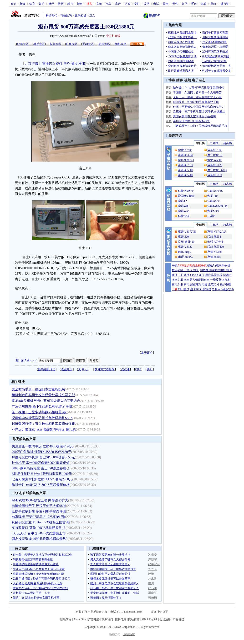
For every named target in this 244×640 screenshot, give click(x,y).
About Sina (79, 619)
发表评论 (146, 352)
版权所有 (129, 634)
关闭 (149, 369)
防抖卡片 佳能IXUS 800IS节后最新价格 (41, 485)
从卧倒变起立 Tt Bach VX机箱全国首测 (40, 522)
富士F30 (48, 63)
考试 (156, 3)
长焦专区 (55, 44)
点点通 (125, 369)
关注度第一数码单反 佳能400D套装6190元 (42, 446)
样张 (81, 63)
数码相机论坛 (46, 369)
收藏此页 (66, 369)
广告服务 (94, 619)
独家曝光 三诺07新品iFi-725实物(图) (38, 517)
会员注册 (165, 619)
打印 (138, 369)
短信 (185, 3)
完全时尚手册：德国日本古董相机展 (38, 389)
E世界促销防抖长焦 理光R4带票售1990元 (42, 474)
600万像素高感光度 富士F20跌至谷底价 (41, 468)
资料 (59, 63)
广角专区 (71, 44)
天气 (175, 3)
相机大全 (120, 44)
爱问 (194, 3)
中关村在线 (113, 36)
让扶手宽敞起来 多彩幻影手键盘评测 (39, 511)
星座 (165, 3)
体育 (32, 3)
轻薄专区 (23, 44)
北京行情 (31, 63)
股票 (61, 3)
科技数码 (66, 15)
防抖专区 (104, 44)
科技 (70, 3)
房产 (118, 3)
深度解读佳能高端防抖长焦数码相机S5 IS (42, 418)
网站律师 (134, 619)
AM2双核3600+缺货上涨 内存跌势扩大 (40, 500)
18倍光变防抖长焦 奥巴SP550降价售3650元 (43, 457)
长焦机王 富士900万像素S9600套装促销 (41, 463)
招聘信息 (120, 619)
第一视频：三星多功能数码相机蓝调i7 (40, 412)
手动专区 (88, 44)
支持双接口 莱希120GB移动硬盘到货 (39, 528)
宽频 (99, 3)
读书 (146, 3)
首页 (13, 3)
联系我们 (107, 619)
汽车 (108, 3)
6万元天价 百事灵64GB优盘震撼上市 (39, 533)
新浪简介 (65, 619)
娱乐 (42, 3)
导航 (213, 3)
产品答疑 (178, 619)
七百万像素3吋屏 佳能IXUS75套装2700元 (42, 479)
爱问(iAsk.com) (26, 360)
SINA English (150, 619)
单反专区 (39, 44)
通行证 (225, 3)
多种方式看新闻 (105, 369)
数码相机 (80, 15)
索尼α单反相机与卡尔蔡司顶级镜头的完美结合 (46, 401)
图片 (74, 63)
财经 (51, 3)
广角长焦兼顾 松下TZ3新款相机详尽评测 (42, 406)
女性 (137, 3)
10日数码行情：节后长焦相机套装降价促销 (43, 423)
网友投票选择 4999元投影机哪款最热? (39, 539)
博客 (80, 3)
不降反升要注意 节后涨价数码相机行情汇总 (44, 429)
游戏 (127, 3)
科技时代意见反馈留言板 (91, 611)
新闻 (22, 3)
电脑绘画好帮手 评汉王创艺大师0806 (39, 506)
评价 (66, 63)
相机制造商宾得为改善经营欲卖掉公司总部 (43, 395)
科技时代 (51, 15)
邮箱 (204, 3)
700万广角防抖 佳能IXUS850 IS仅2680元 (41, 452)
